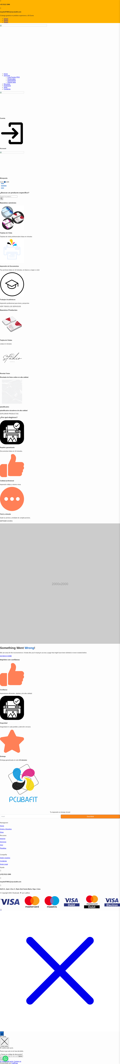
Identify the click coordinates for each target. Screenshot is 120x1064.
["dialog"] (60, 1050)
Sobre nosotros (5, 858)
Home (6, 74)
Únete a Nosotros (6, 829)
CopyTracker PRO (14, 77)
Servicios (7, 75)
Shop (5, 87)
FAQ (1, 845)
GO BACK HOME (6, 656)
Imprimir (2, 838)
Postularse (7, 85)
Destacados (11, 79)
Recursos (7, 84)
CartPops (15, 1063)
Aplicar (20, 1056)
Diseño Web (12, 82)
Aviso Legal (4, 864)
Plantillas (3, 848)
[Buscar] (1, 199)
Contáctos (7, 89)
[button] (5, 1058)
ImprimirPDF (12, 80)
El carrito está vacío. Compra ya (10, 1061)
